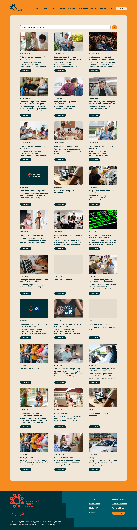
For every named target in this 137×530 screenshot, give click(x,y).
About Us (93, 8)
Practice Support (83, 8)
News (53, 8)
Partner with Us (103, 8)
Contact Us (93, 513)
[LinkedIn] (22, 514)
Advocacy (62, 8)
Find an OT (36, 8)
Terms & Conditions (119, 504)
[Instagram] (12, 514)
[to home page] (17, 7)
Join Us (45, 8)
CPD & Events (71, 8)
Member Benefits (118, 499)
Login (121, 8)
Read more (25, 70)
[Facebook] (17, 514)
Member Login (118, 513)
